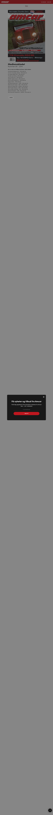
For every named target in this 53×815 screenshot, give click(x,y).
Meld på (26, 413)
